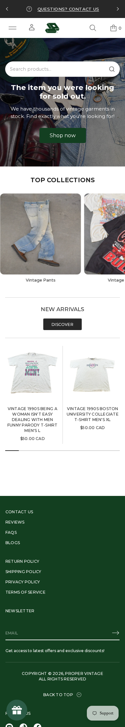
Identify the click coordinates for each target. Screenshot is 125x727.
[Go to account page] (32, 29)
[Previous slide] (7, 9)
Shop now (63, 135)
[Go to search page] (93, 28)
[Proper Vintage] (52, 28)
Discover (62, 324)
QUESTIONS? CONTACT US (68, 9)
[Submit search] (112, 69)
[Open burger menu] (12, 28)
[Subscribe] (116, 633)
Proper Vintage (84, 673)
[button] (93, 28)
